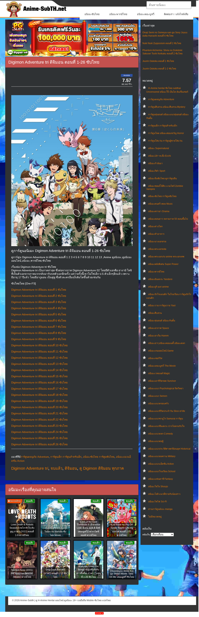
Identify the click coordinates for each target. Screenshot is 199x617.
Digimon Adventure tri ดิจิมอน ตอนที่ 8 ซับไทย (38, 333)
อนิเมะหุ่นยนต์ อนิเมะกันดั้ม (161, 320)
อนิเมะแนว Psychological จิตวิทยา (165, 388)
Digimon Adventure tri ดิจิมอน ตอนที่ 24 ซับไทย (39, 432)
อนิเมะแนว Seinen (157, 396)
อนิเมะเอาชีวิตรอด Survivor (162, 381)
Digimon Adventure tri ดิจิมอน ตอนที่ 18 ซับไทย (39, 394)
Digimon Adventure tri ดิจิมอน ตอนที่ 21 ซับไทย (39, 413)
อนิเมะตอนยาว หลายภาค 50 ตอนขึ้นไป (168, 219)
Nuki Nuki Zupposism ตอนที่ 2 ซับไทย (161, 43)
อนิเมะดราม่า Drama (158, 211)
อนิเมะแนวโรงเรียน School (161, 471)
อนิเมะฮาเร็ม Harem (158, 335)
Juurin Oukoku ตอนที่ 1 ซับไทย (158, 61)
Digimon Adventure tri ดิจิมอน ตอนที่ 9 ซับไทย (38, 339)
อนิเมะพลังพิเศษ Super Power (163, 264)
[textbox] (168, 5)
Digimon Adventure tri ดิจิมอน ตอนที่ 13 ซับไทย (39, 363)
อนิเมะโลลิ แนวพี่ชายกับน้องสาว (164, 494)
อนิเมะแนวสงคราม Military (161, 456)
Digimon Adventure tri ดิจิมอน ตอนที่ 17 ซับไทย (39, 388)
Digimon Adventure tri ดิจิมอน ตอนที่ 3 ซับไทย (38, 302)
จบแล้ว (56, 468)
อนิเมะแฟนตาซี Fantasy (160, 479)
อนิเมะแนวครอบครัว (158, 403)
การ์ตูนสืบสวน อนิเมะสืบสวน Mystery (166, 107)
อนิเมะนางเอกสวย (157, 241)
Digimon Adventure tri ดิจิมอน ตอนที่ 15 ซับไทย (39, 376)
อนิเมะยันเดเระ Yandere (160, 279)
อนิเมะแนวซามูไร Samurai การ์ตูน (165, 418)
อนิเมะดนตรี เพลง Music (160, 203)
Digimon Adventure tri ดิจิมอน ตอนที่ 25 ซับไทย (39, 438)
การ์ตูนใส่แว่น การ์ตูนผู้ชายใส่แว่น (165, 140)
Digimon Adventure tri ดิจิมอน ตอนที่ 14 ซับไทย (39, 370)
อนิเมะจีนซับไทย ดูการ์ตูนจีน (162, 178)
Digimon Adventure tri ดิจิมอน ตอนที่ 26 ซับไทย (39, 444)
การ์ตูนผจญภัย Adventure (161, 99)
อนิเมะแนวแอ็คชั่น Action (161, 464)
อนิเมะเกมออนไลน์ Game (161, 350)
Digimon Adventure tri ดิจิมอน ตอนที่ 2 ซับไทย (38, 295)
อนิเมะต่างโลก (155, 226)
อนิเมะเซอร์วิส (155, 358)
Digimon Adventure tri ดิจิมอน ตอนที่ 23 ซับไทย (39, 425)
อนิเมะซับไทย (92, 14)
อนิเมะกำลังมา (155, 163)
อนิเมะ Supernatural (158, 148)
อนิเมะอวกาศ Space (158, 328)
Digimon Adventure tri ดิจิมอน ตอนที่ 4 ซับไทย (38, 308)
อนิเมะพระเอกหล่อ (157, 249)
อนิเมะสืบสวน (155, 313)
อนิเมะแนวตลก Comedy (160, 433)
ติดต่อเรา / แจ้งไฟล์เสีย (176, 14)
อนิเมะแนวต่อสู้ (155, 441)
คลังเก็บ (146, 534)
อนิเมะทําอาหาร (156, 234)
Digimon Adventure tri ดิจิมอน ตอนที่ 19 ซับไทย (39, 401)
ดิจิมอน (71, 468)
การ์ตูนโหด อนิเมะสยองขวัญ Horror (166, 133)
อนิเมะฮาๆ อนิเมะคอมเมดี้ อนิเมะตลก (166, 343)
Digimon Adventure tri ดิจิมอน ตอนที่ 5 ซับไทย (38, 314)
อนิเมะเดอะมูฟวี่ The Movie (162, 365)
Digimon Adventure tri (29, 468)
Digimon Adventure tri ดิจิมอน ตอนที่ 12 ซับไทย (39, 357)
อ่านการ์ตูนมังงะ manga (160, 509)
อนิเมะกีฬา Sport (156, 171)
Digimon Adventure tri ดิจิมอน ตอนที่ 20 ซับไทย (39, 407)
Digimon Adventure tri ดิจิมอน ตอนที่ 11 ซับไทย (39, 351)
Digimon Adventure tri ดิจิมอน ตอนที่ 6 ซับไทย (38, 320)
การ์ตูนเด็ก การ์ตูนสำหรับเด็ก (162, 125)
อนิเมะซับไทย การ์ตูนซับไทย (162, 196)
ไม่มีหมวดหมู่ (155, 516)
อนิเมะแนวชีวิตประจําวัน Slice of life (166, 411)
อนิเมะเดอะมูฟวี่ (145, 14)
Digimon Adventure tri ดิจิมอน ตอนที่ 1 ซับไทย (38, 289)
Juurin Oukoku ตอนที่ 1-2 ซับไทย (159, 68)
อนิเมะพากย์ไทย (118, 14)
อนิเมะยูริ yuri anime (158, 286)
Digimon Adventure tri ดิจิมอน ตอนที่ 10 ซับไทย (39, 345)
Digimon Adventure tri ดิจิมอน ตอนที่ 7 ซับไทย (38, 326)
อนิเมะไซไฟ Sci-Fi (157, 501)
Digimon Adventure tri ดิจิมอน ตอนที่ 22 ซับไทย (39, 419)
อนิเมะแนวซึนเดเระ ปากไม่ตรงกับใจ (166, 426)
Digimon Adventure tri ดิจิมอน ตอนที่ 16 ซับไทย (39, 382)
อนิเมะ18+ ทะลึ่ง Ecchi (159, 155)
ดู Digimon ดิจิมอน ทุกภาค (101, 468)
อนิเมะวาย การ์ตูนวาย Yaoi (162, 305)
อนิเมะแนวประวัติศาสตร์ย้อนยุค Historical (169, 448)
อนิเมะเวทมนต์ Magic (159, 373)
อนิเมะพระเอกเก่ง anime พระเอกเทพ (166, 256)
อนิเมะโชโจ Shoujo (158, 486)
